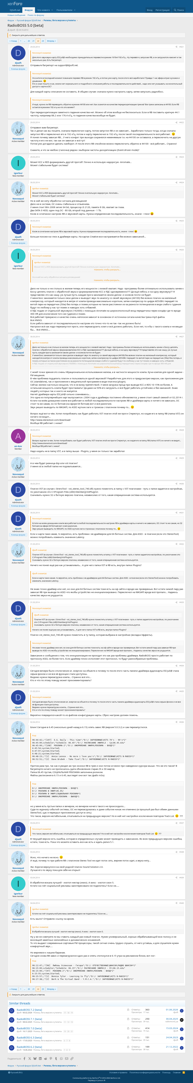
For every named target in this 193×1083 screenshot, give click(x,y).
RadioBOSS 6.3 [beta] (29, 1037)
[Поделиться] (176, 47)
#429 (181, 458)
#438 (181, 852)
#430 (181, 483)
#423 (181, 157)
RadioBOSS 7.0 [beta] (29, 1028)
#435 (181, 691)
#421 (181, 47)
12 (68, 1022)
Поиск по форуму (36, 15)
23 (43, 41)
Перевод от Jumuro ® (96, 1080)
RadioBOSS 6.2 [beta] (29, 1047)
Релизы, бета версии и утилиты (47, 1012)
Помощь (166, 1072)
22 (38, 41)
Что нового (43, 9)
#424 (181, 182)
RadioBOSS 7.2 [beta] (29, 1009)
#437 (181, 823)
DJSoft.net (15, 9)
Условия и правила (118, 1072)
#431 (181, 512)
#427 (181, 336)
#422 (181, 122)
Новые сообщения (16, 15)
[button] (52, 10)
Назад (14, 41)
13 (72, 1022)
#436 (181, 722)
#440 (181, 903)
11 (65, 1022)
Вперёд (50, 41)
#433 (181, 602)
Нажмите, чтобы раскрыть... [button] (107, 269)
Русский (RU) (16, 1072)
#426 (181, 249)
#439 (181, 877)
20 (29, 41)
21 (33, 41)
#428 (181, 430)
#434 (181, 665)
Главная (176, 1072)
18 (68, 1012)
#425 (181, 220)
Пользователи (64, 9)
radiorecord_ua (171, 1021)
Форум (29, 9)
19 (72, 1012)
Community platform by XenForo (96, 1078)
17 (65, 1012)
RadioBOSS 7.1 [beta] (29, 1019)
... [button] (24, 41)
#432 (181, 544)
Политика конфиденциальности (145, 1072)
